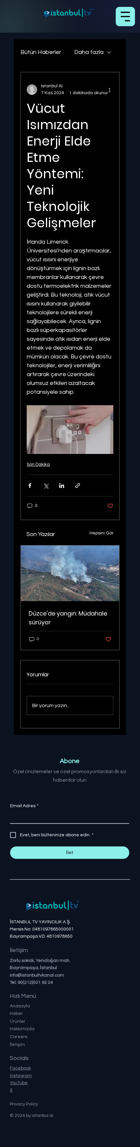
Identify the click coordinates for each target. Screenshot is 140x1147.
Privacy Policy (24, 1104)
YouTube (19, 1083)
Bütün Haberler (41, 52)
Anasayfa (20, 1006)
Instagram (21, 1075)
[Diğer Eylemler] (109, 90)
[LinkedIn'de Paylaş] (62, 485)
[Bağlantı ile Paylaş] (78, 485)
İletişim (17, 1044)
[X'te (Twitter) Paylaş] (46, 485)
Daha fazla (89, 52)
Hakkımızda (22, 1029)
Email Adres (24, 806)
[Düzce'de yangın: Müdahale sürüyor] (70, 573)
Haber (16, 1013)
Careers (18, 1036)
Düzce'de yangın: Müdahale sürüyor (68, 617)
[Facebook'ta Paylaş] (30, 485)
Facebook (20, 1068)
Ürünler (17, 1021)
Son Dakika (38, 464)
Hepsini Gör (102, 533)
